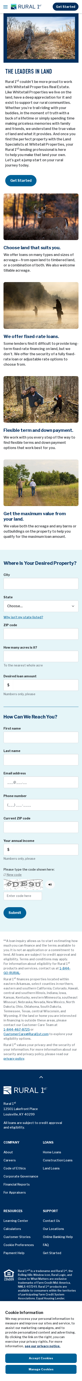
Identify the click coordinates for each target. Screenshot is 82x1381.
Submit (15, 913)
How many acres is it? (20, 647)
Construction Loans (58, 1160)
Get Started (65, 6)
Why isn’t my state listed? (23, 617)
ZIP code (10, 625)
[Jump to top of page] (41, 1077)
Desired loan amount (20, 676)
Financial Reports (16, 1184)
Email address (14, 773)
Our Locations (53, 1229)
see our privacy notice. (42, 1346)
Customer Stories (17, 1237)
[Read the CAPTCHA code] (50, 884)
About (8, 1152)
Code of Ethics (14, 1168)
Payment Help (13, 1253)
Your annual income (18, 841)
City (6, 575)
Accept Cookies (41, 1358)
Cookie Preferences (18, 1245)
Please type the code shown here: (28, 869)
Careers (9, 1160)
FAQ (46, 1245)
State (8, 597)
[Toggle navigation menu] (5, 6)
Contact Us (51, 1221)
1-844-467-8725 (16, 1029)
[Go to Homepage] (41, 1090)
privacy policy (13, 1058)
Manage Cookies (41, 1369)
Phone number (15, 796)
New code (14, 874)
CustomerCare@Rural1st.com (26, 1034)
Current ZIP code (16, 818)
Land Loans (51, 1168)
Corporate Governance (20, 1176)
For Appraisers (14, 1192)
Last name (11, 751)
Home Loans (52, 1152)
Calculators (12, 1229)
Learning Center (15, 1221)
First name (12, 728)
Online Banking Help (58, 1237)
